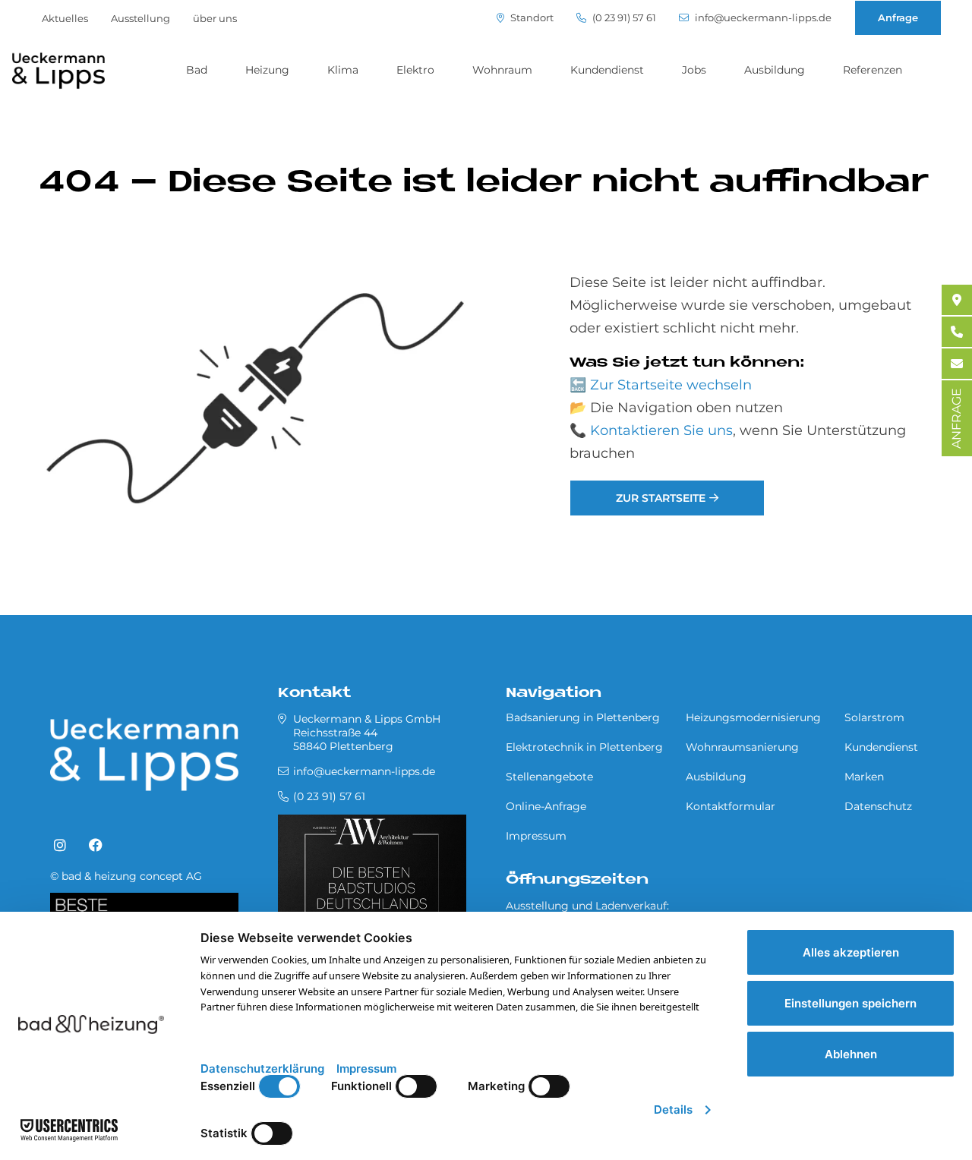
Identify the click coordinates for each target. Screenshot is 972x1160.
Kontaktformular (730, 806)
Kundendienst (607, 70)
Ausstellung (140, 18)
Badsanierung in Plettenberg (583, 717)
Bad (196, 70)
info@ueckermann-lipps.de (762, 18)
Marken (864, 776)
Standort (531, 18)
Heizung (267, 70)
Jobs (694, 70)
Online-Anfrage (546, 806)
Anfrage (898, 17)
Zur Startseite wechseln (671, 385)
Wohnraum (502, 70)
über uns (215, 18)
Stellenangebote (549, 776)
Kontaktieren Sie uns (661, 430)
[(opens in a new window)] (60, 845)
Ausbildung (774, 70)
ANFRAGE (956, 418)
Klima (342, 70)
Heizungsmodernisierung (753, 717)
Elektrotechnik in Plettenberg (584, 747)
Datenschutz (878, 806)
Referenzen (872, 70)
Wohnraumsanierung (742, 747)
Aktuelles (65, 18)
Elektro (415, 70)
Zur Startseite (660, 498)
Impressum (536, 836)
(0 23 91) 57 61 (623, 18)
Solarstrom (874, 717)
